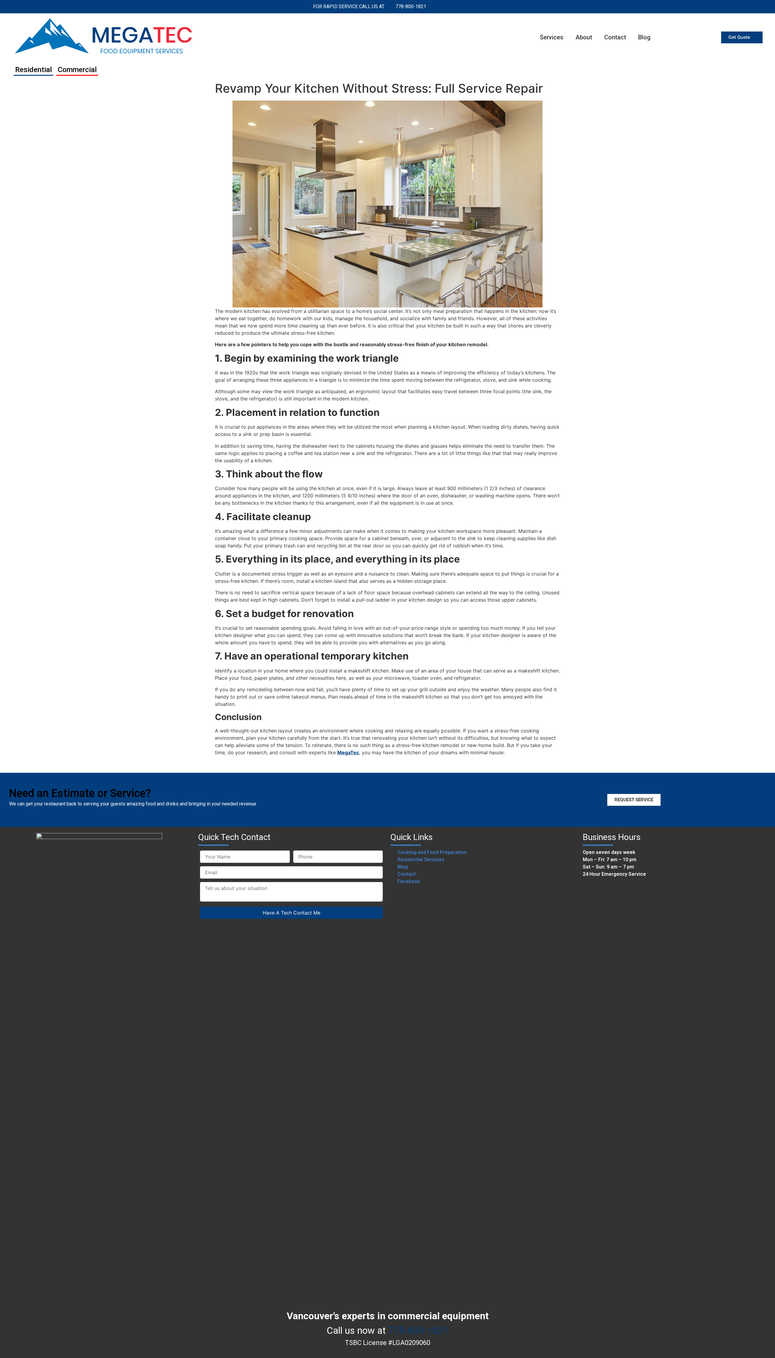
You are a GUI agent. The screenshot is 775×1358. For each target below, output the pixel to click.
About (583, 37)
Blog (644, 37)
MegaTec (348, 752)
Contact (615, 37)
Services (551, 37)
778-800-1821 (418, 1330)
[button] (742, 37)
